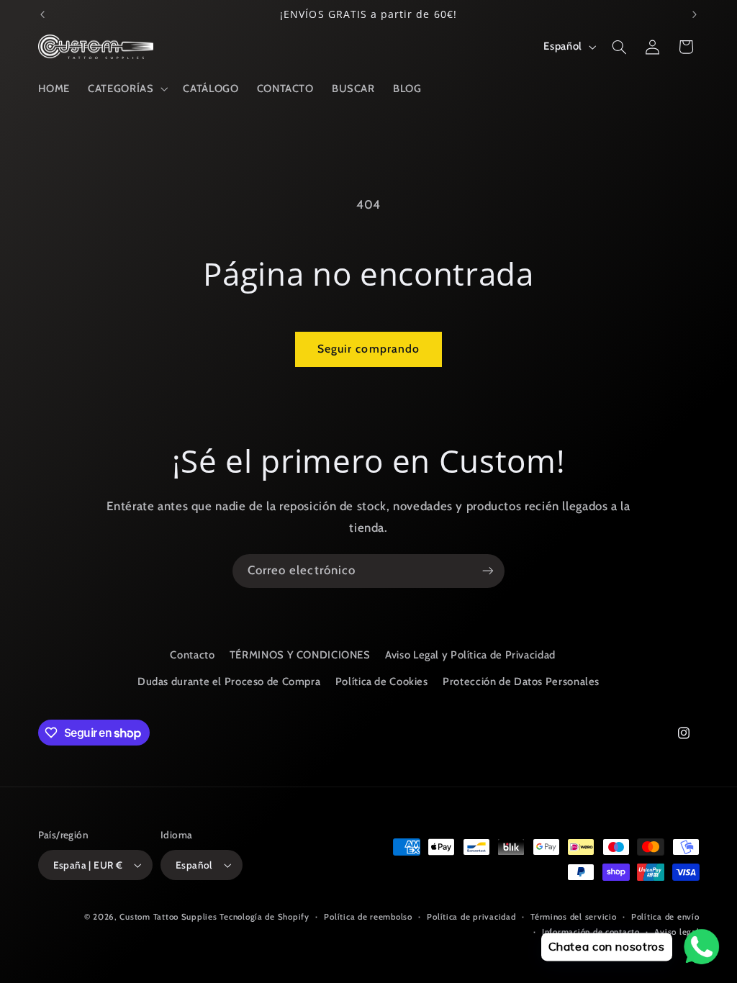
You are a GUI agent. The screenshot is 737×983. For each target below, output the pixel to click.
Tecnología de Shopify (264, 917)
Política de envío (665, 917)
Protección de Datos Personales (521, 681)
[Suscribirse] (488, 571)
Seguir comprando (368, 348)
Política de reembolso (368, 917)
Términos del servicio (573, 917)
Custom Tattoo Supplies (168, 917)
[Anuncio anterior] (42, 14)
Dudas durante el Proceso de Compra (228, 681)
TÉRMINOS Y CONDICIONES (300, 654)
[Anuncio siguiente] (694, 14)
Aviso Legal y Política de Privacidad (470, 654)
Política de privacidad (471, 917)
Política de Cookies (381, 681)
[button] (126, 88)
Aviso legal (676, 932)
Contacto (192, 654)
